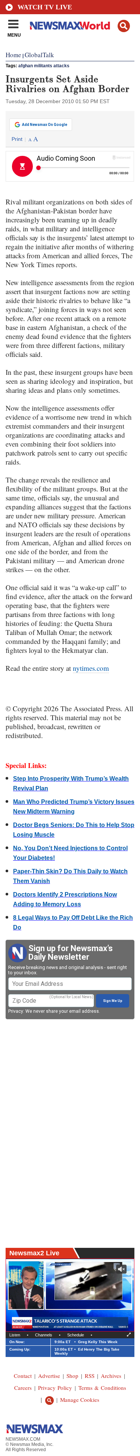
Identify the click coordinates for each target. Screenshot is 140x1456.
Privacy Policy (55, 1387)
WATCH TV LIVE (45, 7)
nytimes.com (91, 668)
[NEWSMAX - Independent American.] (70, 25)
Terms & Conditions (102, 1387)
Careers (23, 1387)
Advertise (49, 1375)
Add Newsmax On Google (44, 125)
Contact (23, 1375)
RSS (89, 1375)
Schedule (75, 1335)
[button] (124, 26)
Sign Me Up (112, 1001)
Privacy (15, 1011)
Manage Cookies (79, 1399)
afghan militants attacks (43, 65)
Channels (43, 1335)
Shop (72, 1375)
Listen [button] (14, 1335)
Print (17, 139)
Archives (111, 1375)
